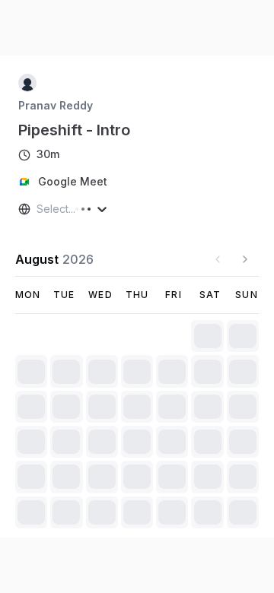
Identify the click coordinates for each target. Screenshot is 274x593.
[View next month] (245, 259)
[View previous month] (217, 259)
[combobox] (38, 209)
